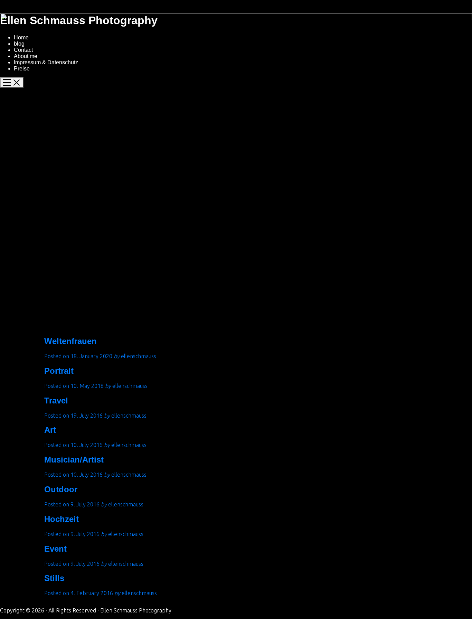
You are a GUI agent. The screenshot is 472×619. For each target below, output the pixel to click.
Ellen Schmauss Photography (79, 20)
